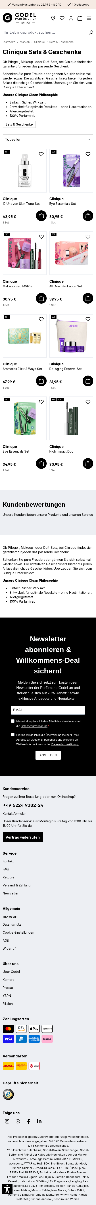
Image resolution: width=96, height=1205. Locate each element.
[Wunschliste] (62, 18)
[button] (7, 1189)
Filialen (8, 1004)
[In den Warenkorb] (41, 215)
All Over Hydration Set (65, 283)
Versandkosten (78, 1136)
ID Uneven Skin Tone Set (21, 201)
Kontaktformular (14, 813)
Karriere (9, 979)
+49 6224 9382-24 (23, 805)
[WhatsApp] (17, 1121)
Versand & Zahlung (17, 885)
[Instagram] (7, 1121)
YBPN (7, 996)
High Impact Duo (61, 448)
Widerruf (9, 948)
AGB (6, 940)
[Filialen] (53, 18)
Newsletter (11, 893)
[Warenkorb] (79, 18)
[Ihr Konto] (71, 18)
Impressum (10, 916)
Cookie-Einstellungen (18, 932)
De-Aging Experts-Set (65, 366)
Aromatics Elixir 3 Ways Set (22, 366)
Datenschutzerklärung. (34, 726)
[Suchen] (91, 32)
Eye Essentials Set (62, 201)
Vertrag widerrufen (23, 837)
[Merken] (41, 154)
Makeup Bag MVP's (17, 283)
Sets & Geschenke (19, 124)
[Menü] (88, 18)
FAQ (6, 869)
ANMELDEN (48, 755)
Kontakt (8, 861)
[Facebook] (28, 1121)
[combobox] (43, 32)
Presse (8, 988)
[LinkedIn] (39, 1121)
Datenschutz (12, 924)
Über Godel (11, 971)
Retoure (9, 877)
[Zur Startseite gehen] (23, 18)
